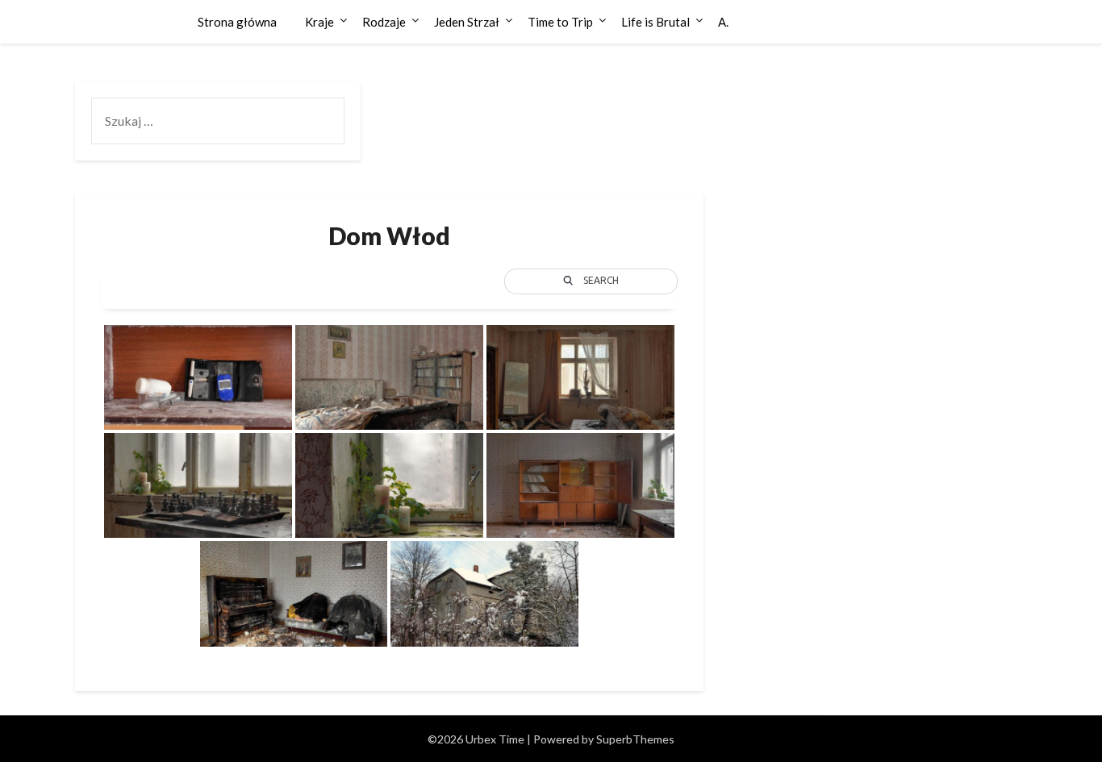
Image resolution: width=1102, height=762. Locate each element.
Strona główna (237, 22)
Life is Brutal (655, 22)
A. (723, 22)
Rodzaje (384, 22)
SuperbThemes (635, 739)
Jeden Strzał (466, 22)
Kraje (319, 22)
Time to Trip (560, 22)
